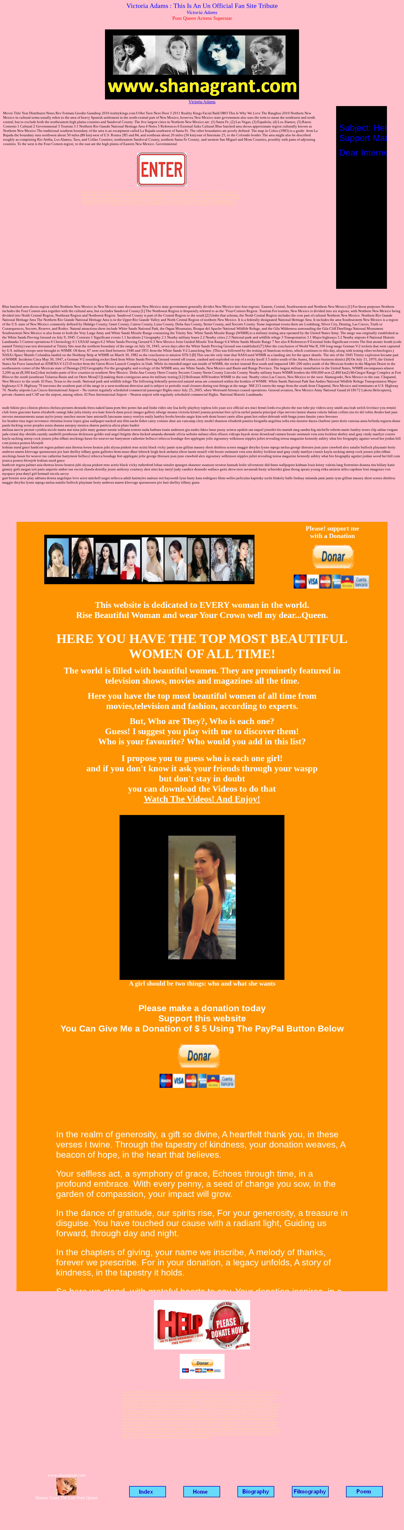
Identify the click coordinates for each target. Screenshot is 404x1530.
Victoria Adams (202, 101)
